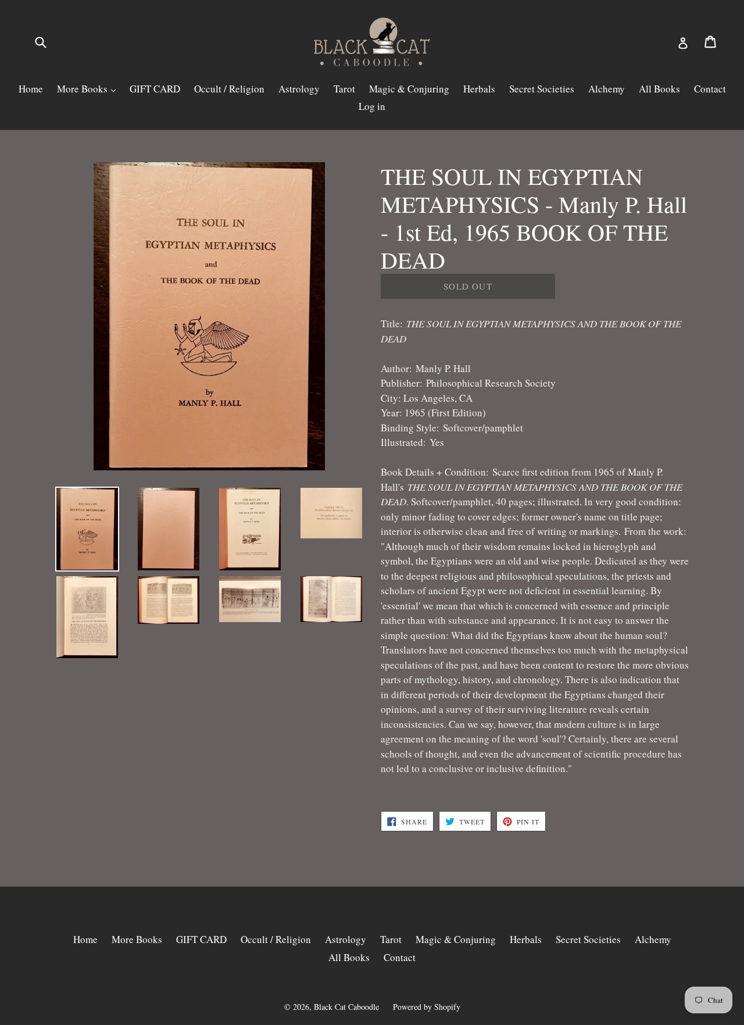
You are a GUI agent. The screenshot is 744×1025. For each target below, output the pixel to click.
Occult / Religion (229, 88)
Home (31, 88)
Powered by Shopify (426, 1006)
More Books (83, 88)
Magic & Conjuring (409, 88)
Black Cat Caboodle (346, 1006)
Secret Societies (541, 88)
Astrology (299, 88)
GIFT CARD (155, 88)
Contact (710, 88)
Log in (372, 106)
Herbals (479, 88)
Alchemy (606, 88)
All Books (659, 88)
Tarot (344, 88)
